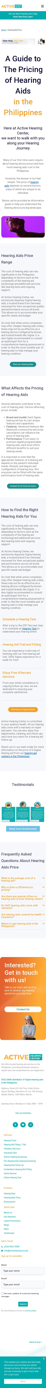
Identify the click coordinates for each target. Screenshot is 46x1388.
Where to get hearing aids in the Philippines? (19, 925)
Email (4, 1278)
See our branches (23, 1113)
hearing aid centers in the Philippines (19, 755)
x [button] (44, 1358)
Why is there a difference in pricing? (17, 888)
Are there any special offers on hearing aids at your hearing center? (22, 897)
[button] (42, 6)
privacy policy (31, 1311)
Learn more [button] (13, 1374)
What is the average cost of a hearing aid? (18, 879)
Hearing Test (29, 628)
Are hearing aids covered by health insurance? (21, 916)
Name (4, 1265)
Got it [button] (23, 1381)
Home (3, 30)
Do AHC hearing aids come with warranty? (19, 907)
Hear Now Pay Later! (23, 17)
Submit (23, 1304)
